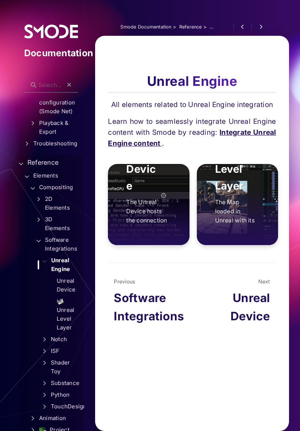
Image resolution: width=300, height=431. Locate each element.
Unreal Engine (60, 264)
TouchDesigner (67, 406)
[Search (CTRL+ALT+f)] (33, 85)
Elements (45, 175)
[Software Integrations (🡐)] (242, 27)
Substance (65, 382)
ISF (55, 350)
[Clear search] (69, 85)
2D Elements (57, 203)
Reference (43, 162)
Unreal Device (66, 285)
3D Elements (57, 224)
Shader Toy (60, 367)
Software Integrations (61, 244)
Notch (59, 339)
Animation (52, 418)
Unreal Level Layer (65, 318)
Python (60, 394)
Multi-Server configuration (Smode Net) (57, 102)
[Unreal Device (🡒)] (260, 27)
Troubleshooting (55, 143)
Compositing (56, 187)
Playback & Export (53, 127)
